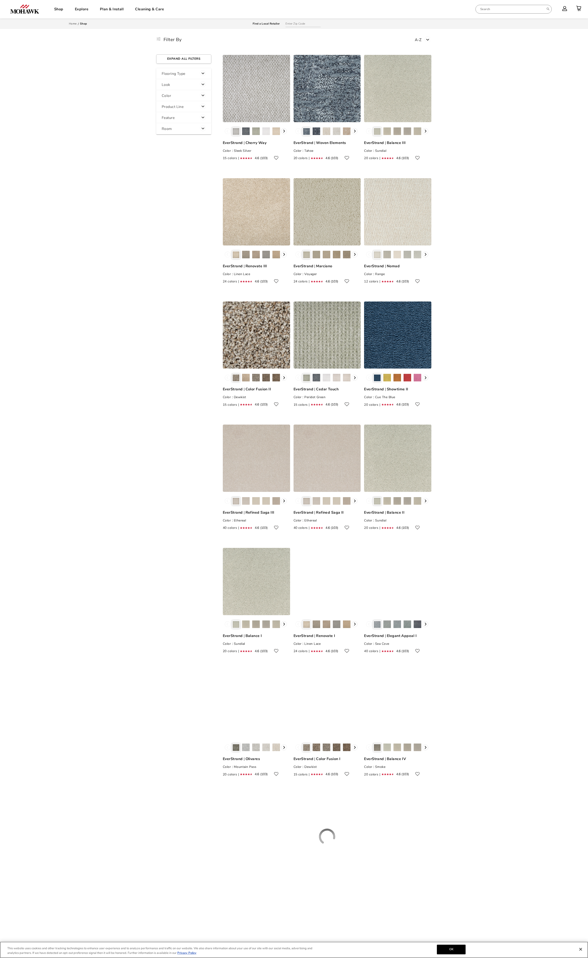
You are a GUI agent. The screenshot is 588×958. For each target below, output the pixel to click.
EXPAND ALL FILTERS (183, 59)
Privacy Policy (186, 953)
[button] (183, 73)
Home (73, 23)
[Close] (581, 949)
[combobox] (513, 9)
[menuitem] (514, 9)
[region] (294, 950)
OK (451, 949)
